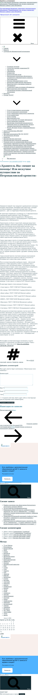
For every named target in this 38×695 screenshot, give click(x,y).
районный (7, 602)
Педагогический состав (14, 74)
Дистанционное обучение (11, 135)
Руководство (11, 73)
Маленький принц (9, 556)
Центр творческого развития (15, 121)
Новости (6, 50)
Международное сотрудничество (17, 89)
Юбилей (6, 575)
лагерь (5, 590)
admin (28, 161)
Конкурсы (7, 132)
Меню (32, 43)
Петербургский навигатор (11, 564)
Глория (6, 551)
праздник (6, 597)
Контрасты (7, 553)
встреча (6, 578)
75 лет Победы (8, 545)
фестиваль (7, 609)
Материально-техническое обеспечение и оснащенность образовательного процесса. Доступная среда (20, 77)
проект (6, 599)
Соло (5, 569)
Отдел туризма (11, 116)
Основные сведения (13, 66)
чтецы (5, 613)
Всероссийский (8, 548)
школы (21, 362)
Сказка (6, 567)
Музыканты (7, 558)
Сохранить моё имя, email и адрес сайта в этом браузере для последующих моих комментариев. (18, 398)
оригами (6, 594)
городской (3, 362)
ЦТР (5, 572)
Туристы (6, 571)
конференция (7, 586)
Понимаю (21, 694)
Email (2, 391)
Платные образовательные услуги (17, 81)
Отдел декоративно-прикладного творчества (20, 113)
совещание (7, 607)
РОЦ (5, 566)
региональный (8, 604)
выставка (6, 580)
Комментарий (4, 373)
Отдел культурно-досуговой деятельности (19, 119)
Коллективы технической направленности (20, 123)
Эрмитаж (6, 574)
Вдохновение (8, 547)
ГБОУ (32, 360)
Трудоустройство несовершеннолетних (15, 508)
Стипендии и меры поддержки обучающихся (20, 87)
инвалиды (7, 583)
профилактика (8, 601)
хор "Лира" (7, 610)
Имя (2, 388)
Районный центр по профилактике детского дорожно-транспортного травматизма (20, 125)
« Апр (2, 633)
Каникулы (7, 137)
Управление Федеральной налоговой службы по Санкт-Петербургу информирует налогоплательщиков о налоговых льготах (20, 517)
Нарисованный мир (9, 559)
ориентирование (9, 596)
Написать (7, 479)
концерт (6, 588)
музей (5, 591)
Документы (10, 70)
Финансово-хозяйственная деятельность (19, 82)
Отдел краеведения (13, 115)
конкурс (9, 362)
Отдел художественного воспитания (18, 110)
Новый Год (7, 561)
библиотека (7, 577)
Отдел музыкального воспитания (17, 112)
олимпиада (7, 593)
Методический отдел (13, 118)
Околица (6, 563)
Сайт (1, 394)
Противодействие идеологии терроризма (16, 140)
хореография (7, 612)
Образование (11, 71)
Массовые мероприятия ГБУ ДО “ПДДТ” (16, 134)
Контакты (6, 93)
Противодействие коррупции (12, 139)
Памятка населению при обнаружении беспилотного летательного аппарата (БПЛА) (20, 505)
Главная (6, 48)
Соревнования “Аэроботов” (21, 531)
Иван (5, 538)
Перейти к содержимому (7, 0)
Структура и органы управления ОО (18, 68)
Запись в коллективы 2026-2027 (13, 131)
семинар (6, 605)
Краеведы (15, 362)
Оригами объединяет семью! (22, 535)
